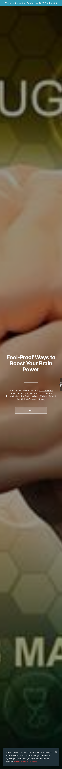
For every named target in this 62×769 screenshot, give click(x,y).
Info (31, 410)
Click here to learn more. (26, 762)
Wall (61, 384)
